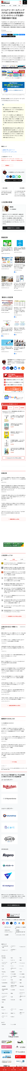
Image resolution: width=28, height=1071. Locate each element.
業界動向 (4, 999)
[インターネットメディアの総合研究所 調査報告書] (20, 1047)
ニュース (2, 766)
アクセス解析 (13, 974)
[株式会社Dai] (9, 827)
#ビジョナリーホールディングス (7, 158)
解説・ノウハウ (4, 1013)
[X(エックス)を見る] (11, 923)
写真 (12, 979)
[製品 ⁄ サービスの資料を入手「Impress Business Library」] (6, 1062)
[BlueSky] (15, 368)
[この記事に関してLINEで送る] (19, 176)
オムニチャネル (5, 993)
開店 (12, 993)
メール (12, 965)
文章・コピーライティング (13, 983)
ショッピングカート (4, 997)
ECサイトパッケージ (22, 993)
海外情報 (14, 5)
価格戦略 (4, 986)
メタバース (13, 960)
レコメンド (4, 979)
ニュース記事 (13, 1024)
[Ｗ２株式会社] (8, 876)
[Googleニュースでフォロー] (19, 923)
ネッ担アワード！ (13, 946)
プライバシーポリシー (9, 931)
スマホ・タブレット (5, 977)
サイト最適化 (22, 974)
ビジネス (16, 407)
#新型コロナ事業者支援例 (17, 160)
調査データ (13, 1013)
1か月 (21, 559)
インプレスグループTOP (20, 934)
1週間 (13, 559)
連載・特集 (3, 5)
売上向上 (4, 971)
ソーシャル (22, 965)
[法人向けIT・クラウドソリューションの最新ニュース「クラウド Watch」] (6, 1052)
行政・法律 (13, 999)
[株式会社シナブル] (8, 886)
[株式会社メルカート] (8, 866)
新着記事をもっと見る (14, 519)
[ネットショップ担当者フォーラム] (13, 917)
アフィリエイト (22, 963)
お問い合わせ (7, 930)
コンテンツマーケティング (5, 963)
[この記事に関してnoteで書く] (16, 176)
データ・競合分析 (13, 977)
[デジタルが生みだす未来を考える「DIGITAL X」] (20, 1062)
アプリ (21, 968)
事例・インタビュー (22, 1013)
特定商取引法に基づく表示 (20, 932)
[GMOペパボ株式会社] (9, 839)
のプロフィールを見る (13, 228)
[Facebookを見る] (7, 923)
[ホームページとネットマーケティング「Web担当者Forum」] (6, 1047)
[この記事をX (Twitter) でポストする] (10, 176)
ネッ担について (5, 950)
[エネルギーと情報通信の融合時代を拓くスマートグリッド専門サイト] (6, 1057)
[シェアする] (7, 176)
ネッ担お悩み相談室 (20, 362)
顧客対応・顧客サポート (14, 986)
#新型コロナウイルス (5, 160)
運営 (20, 982)
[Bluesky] (15, 923)
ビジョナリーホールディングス (9, 152)
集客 (20, 960)
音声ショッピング (13, 969)
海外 (10, 5)
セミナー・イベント (13, 1009)
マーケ (10, 407)
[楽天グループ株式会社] (9, 787)
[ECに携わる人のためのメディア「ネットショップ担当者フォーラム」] (20, 1057)
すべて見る (14, 762)
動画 (20, 979)
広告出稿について (13, 950)
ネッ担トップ (3, 765)
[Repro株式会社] (8, 855)
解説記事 (4, 1024)
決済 (12, 996)
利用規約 (17, 930)
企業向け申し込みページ (8, 150)
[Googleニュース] (19, 368)
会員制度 (12, 971)
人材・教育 (13, 989)
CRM (21, 971)
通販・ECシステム (22, 997)
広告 (3, 968)
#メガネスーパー (18, 158)
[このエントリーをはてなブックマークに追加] (13, 176)
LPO (3, 974)
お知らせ (21, 1009)
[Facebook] (8, 368)
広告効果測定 (4, 982)
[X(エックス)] (11, 368)
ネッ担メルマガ (22, 946)
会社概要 (6, 934)
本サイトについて (8, 927)
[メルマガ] (4, 368)
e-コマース (4, 408)
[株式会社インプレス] (13, 1034)
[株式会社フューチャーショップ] (9, 816)
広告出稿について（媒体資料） (20, 928)
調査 (20, 999)
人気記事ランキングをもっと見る (14, 616)
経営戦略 (22, 407)
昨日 (5, 559)
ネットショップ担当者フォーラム (5, 2)
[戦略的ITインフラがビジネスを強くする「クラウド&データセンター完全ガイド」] (6, 1042)
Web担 (9, 364)
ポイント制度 (22, 977)
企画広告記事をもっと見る (14, 705)
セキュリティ (22, 989)
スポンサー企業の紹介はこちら (13, 905)
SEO (3, 965)
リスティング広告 (13, 963)
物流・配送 (22, 986)
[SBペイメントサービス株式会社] (9, 799)
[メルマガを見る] (3, 923)
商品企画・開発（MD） (5, 990)
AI (22, 5)
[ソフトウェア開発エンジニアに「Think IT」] (20, 1042)
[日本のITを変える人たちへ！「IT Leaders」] (20, 1052)
